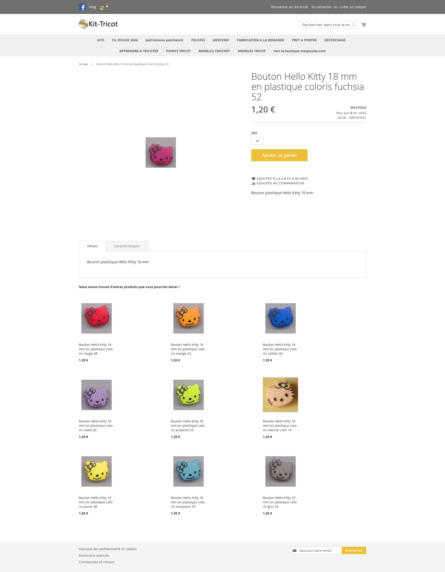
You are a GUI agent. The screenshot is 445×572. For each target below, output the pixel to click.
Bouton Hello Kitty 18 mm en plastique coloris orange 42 (188, 349)
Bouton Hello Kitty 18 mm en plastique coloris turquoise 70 (188, 502)
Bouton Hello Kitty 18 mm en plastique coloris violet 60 (96, 425)
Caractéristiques (127, 246)
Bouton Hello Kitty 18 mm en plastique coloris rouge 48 (96, 349)
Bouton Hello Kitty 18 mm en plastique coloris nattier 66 (280, 349)
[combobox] (329, 25)
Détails (92, 246)
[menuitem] (101, 40)
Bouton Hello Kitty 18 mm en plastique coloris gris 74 (280, 502)
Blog (92, 7)
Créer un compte (353, 7)
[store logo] (98, 24)
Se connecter (322, 7)
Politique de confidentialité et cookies (108, 549)
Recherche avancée (94, 555)
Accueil (83, 64)
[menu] (222, 45)
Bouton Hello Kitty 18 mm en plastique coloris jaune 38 (96, 502)
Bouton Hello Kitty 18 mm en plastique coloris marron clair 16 (280, 425)
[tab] (92, 246)
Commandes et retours (96, 562)
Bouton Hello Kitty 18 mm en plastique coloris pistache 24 (188, 425)
